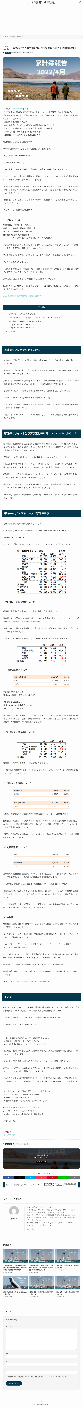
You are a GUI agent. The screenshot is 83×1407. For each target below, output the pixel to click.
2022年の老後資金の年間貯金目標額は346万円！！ (24, 296)
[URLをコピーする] (74, 1177)
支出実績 (8, 52)
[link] (28, 1229)
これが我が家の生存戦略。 (41, 2)
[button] (8, 1177)
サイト (8, 1369)
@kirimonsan (17, 109)
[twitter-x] (32, 1229)
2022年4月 (19, 1144)
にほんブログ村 (9, 1135)
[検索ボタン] (80, 2)
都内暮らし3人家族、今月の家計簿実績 (25, 321)
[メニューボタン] (2, 2)
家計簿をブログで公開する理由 (22, 314)
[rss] (41, 1402)
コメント (9, 1327)
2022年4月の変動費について (23, 327)
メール (9, 1361)
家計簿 (26, 1144)
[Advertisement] (41, 20)
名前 (8, 1353)
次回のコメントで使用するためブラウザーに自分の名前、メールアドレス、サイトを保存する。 (38, 1377)
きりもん (14, 1219)
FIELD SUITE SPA (23, 982)
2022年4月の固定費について (23, 324)
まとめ (12, 331)
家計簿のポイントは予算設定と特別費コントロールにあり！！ (34, 318)
